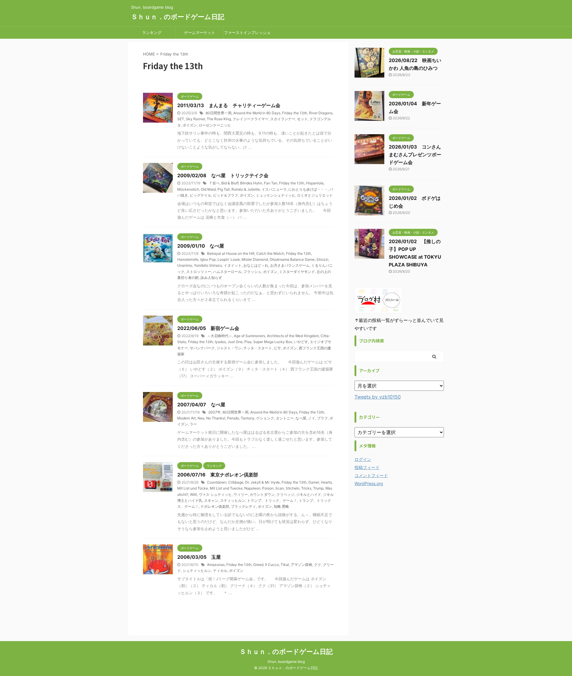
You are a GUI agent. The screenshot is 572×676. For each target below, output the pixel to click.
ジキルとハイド (308, 494)
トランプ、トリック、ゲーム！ (272, 500)
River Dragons (320, 113)
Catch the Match (270, 253)
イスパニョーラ (274, 189)
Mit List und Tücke (192, 488)
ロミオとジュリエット (315, 195)
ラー (193, 424)
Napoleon (252, 488)
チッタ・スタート (257, 348)
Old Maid (208, 189)
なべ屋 (301, 418)
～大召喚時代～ (219, 336)
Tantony (247, 418)
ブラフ (322, 418)
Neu (201, 418)
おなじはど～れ (255, 265)
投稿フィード (367, 467)
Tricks (306, 488)
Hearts (326, 482)
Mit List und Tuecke (226, 488)
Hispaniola (315, 183)
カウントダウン (262, 494)
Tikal (285, 564)
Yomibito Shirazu (208, 265)
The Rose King (219, 119)
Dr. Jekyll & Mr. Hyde (262, 482)
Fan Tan (270, 183)
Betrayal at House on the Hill (230, 253)
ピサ (277, 348)
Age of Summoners (249, 336)
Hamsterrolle (187, 259)
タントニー (285, 418)
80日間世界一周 (218, 113)
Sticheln (292, 488)
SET (180, 119)
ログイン (363, 459)
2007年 (214, 412)
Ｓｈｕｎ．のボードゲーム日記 (177, 17)
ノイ (311, 418)
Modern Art (186, 418)
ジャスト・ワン (229, 348)
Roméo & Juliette (245, 189)
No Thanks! (215, 418)
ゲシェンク (265, 418)
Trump (318, 488)
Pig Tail (223, 189)
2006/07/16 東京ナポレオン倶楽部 (217, 475)
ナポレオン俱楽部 (214, 506)
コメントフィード (371, 475)
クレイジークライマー (250, 119)
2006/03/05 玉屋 (199, 557)
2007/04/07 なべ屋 (201, 405)
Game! (313, 482)
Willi (193, 494)
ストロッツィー (198, 271)
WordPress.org (369, 483)
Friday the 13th (294, 113)
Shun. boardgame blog (286, 661)
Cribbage (235, 482)
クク (317, 564)
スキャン (211, 500)
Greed (258, 564)
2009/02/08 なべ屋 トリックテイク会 (222, 175)
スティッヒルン (232, 500)
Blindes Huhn (251, 183)
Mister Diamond (255, 259)
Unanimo (184, 265)
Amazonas (216, 564)
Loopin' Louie (228, 259)
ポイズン (190, 125)
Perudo (233, 418)
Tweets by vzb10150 (378, 397)
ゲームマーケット (199, 32)
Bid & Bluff (229, 183)
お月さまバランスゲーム (290, 265)
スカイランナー (282, 119)
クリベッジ (285, 494)
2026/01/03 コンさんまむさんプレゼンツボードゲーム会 (415, 154)
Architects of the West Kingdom (293, 336)
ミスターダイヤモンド (297, 271)
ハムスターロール (227, 271)
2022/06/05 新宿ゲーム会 (208, 328)
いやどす (301, 341)
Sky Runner (195, 119)
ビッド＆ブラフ (225, 195)
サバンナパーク (202, 348)
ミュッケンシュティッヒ (275, 195)
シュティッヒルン (197, 570)
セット (302, 119)
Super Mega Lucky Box (272, 341)
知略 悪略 (281, 506)
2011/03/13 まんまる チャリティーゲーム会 (228, 105)
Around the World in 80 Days (256, 113)
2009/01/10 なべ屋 (200, 246)
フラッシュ (252, 271)
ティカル (220, 570)
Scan (279, 488)
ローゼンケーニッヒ (215, 125)
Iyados (220, 341)
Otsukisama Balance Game (292, 259)
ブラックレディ (243, 506)
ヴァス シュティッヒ (215, 494)
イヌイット (233, 265)
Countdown (216, 482)
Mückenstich (188, 189)
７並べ (214, 183)
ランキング (151, 32)
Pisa (247, 341)
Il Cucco (272, 564)
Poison (267, 488)
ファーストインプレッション (247, 34)
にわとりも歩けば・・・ (308, 189)
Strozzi (322, 259)
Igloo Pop (208, 259)
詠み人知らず (211, 277)
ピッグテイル (200, 195)
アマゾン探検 (301, 564)
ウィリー (241, 494)
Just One (235, 341)
